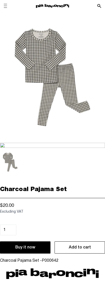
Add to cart (80, 247)
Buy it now (25, 247)
